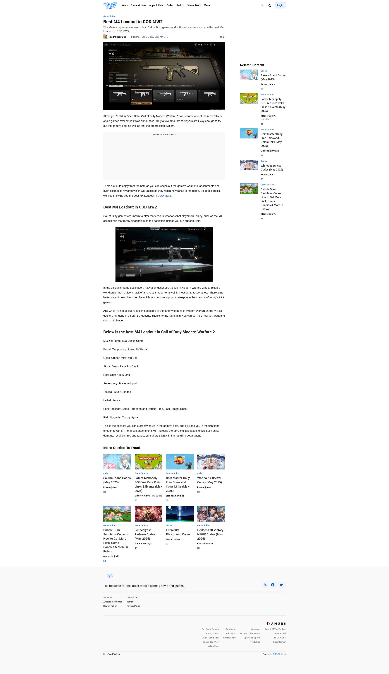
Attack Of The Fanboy (275, 629)
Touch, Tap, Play (211, 642)
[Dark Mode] (270, 5)
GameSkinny (229, 637)
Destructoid (280, 633)
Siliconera (231, 633)
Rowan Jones (110, 487)
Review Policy (110, 606)
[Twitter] (282, 585)
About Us (107, 597)
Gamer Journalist (210, 637)
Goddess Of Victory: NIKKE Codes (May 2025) (210, 534)
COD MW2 (164, 195)
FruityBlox (255, 642)
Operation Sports (252, 637)
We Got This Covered (250, 633)
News (125, 5)
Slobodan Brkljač (175, 495)
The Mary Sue (279, 637)
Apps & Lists (156, 5)
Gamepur (255, 629)
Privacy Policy (133, 606)
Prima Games (212, 633)
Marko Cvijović (142, 495)
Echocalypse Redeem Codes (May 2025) (145, 534)
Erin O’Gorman (205, 543)
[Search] (262, 5)
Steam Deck (194, 5)
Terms (130, 602)
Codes (170, 5)
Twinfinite (231, 629)
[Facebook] (273, 585)
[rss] (265, 585)
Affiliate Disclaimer (112, 602)
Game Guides (138, 5)
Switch (180, 5)
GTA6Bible (213, 646)
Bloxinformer (279, 642)
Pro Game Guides (210, 629)
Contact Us (132, 597)
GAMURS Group (279, 654)
